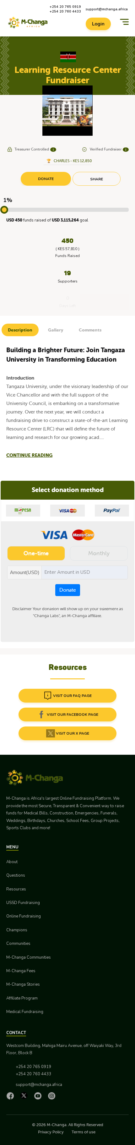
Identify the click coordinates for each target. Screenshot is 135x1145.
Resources (16, 889)
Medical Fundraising (24, 1012)
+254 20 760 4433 (65, 11)
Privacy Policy (51, 1132)
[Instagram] (53, 1095)
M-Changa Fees (20, 971)
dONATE (46, 178)
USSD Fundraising (23, 903)
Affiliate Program (22, 998)
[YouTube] (39, 1095)
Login (98, 24)
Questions (15, 875)
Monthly (99, 553)
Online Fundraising (23, 916)
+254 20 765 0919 (65, 6)
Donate (67, 590)
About (12, 862)
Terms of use (83, 1132)
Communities (18, 943)
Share (96, 179)
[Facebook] (11, 1095)
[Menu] (124, 22)
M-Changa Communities (28, 957)
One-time (36, 553)
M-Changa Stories (23, 984)
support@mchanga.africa (106, 9)
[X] (25, 1095)
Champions (16, 930)
